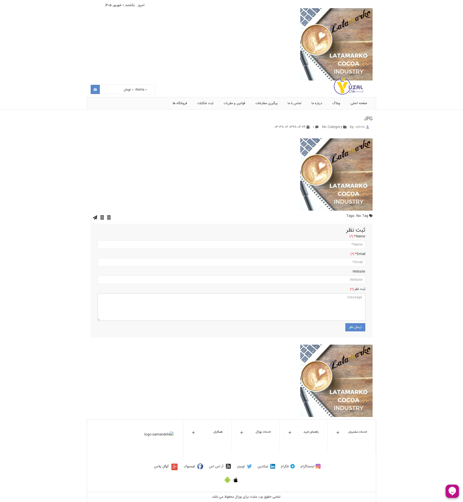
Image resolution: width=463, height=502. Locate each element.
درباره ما (317, 103)
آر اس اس (216, 466)
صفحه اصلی (358, 103)
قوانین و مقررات (234, 103)
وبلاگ (336, 103)
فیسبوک (189, 466)
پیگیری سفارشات (266, 103)
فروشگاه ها (180, 103)
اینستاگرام (307, 466)
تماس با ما (294, 103)
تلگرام (285, 466)
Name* (359, 236)
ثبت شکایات (205, 103)
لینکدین (263, 466)
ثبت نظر (359, 289)
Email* (360, 254)
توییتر (241, 466)
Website (359, 271)
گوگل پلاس (161, 466)
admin (360, 127)
